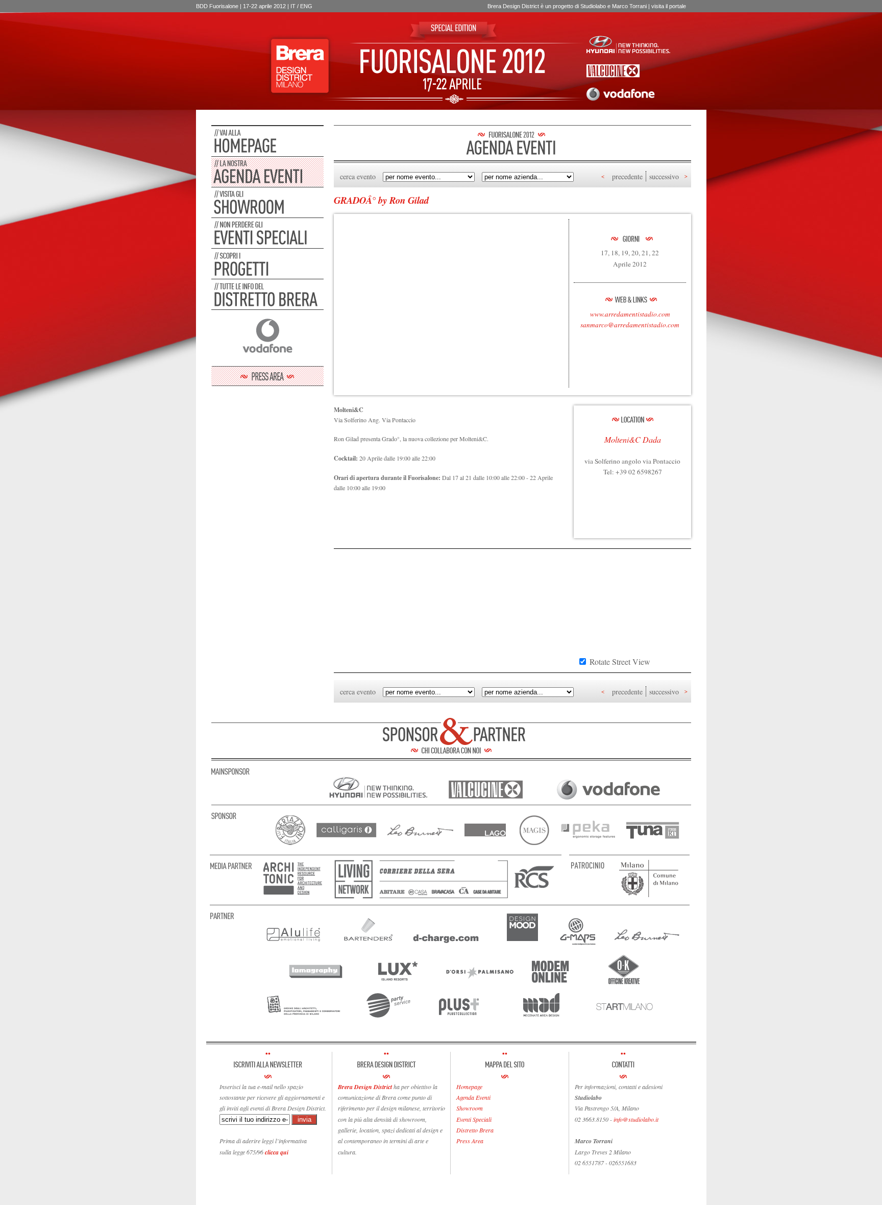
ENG (306, 6)
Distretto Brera (475, 1130)
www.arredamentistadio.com (630, 314)
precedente (627, 176)
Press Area (469, 1141)
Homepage (469, 1086)
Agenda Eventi (473, 1097)
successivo (664, 176)
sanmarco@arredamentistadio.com (629, 324)
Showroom (469, 1108)
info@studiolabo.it (636, 1119)
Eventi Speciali (474, 1119)
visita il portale (668, 6)
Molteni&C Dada (632, 439)
